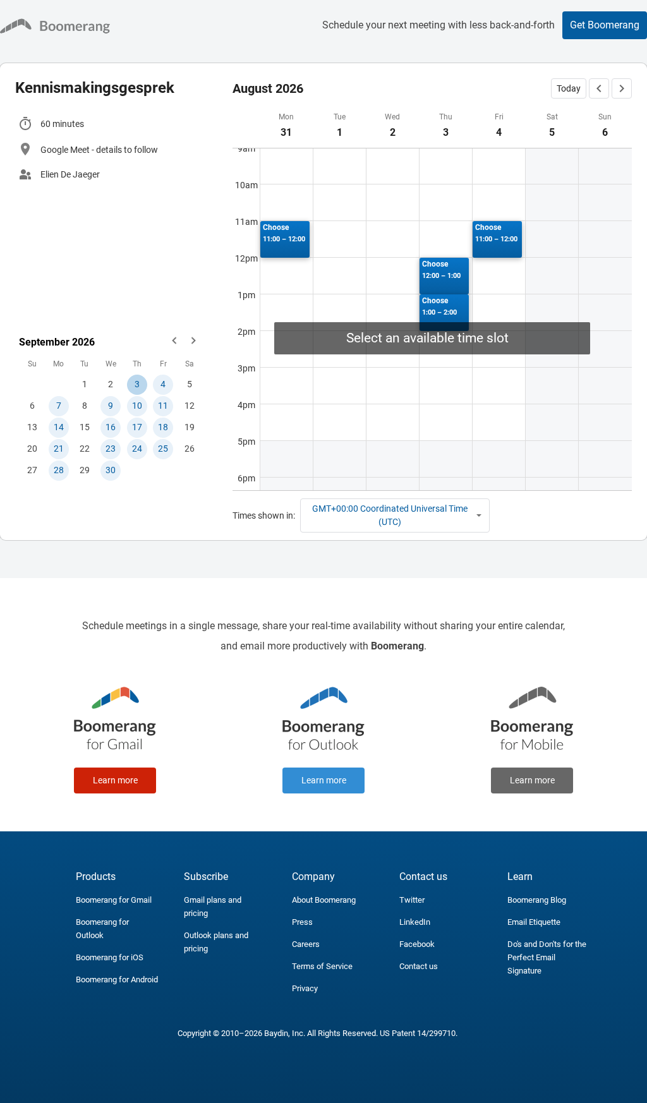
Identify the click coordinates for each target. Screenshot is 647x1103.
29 (85, 470)
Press (302, 922)
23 (111, 448)
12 (189, 406)
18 (163, 427)
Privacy (305, 988)
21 (59, 448)
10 (137, 406)
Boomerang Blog (536, 900)
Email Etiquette (533, 922)
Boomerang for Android (117, 979)
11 (163, 406)
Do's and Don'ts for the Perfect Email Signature (546, 957)
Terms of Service (322, 966)
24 (137, 448)
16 (111, 427)
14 (59, 427)
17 (137, 427)
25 (163, 448)
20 (32, 448)
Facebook (417, 944)
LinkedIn (414, 922)
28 (59, 470)
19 (189, 427)
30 (111, 470)
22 (85, 448)
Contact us (418, 966)
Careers (306, 944)
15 (85, 427)
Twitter (412, 900)
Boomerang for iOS (109, 957)
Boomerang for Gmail (114, 900)
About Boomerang (324, 900)
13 (32, 427)
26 (189, 448)
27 (32, 470)
